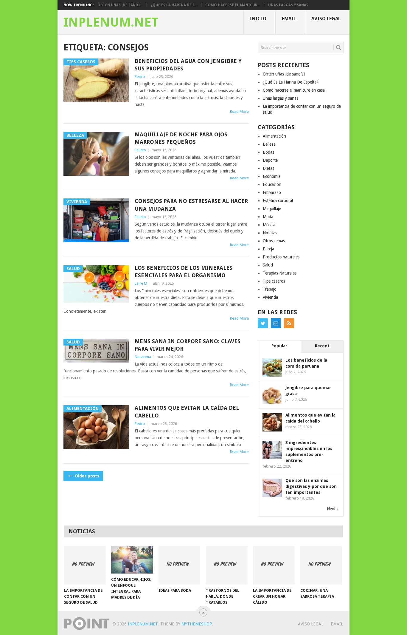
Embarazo (272, 192)
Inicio (258, 18)
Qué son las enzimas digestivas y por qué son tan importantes (311, 486)
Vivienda (270, 297)
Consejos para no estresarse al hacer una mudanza (191, 205)
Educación (272, 184)
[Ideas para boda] (179, 565)
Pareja (268, 248)
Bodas (268, 152)
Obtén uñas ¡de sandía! (284, 74)
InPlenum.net (110, 22)
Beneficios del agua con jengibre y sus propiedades (188, 65)
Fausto (140, 150)
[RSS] (289, 323)
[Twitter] (263, 323)
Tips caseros (274, 281)
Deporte (270, 160)
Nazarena (143, 357)
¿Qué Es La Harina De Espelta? (291, 82)
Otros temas (274, 240)
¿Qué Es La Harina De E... (174, 5)
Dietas (268, 168)
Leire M (141, 283)
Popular (279, 345)
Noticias (270, 232)
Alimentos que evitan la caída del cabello (187, 411)
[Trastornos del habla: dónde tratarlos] (227, 565)
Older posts (86, 476)
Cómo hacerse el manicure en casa (294, 90)
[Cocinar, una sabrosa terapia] (321, 565)
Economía (271, 176)
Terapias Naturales (279, 273)
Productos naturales (281, 257)
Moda (268, 216)
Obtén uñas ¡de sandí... (120, 5)
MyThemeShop (196, 624)
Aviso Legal (326, 18)
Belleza (269, 144)
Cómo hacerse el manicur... (232, 5)
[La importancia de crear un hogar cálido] (274, 565)
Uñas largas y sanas (288, 5)
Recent (322, 345)
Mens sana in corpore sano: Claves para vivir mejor (187, 345)
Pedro (140, 76)
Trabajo (269, 289)
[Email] (276, 323)
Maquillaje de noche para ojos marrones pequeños (181, 138)
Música (269, 224)
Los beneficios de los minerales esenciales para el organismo (183, 271)
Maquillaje (272, 208)
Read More (239, 111)
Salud (268, 265)
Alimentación (274, 136)
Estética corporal (278, 200)
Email (289, 18)
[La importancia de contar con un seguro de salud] (85, 565)
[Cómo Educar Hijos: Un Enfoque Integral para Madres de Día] (132, 560)
